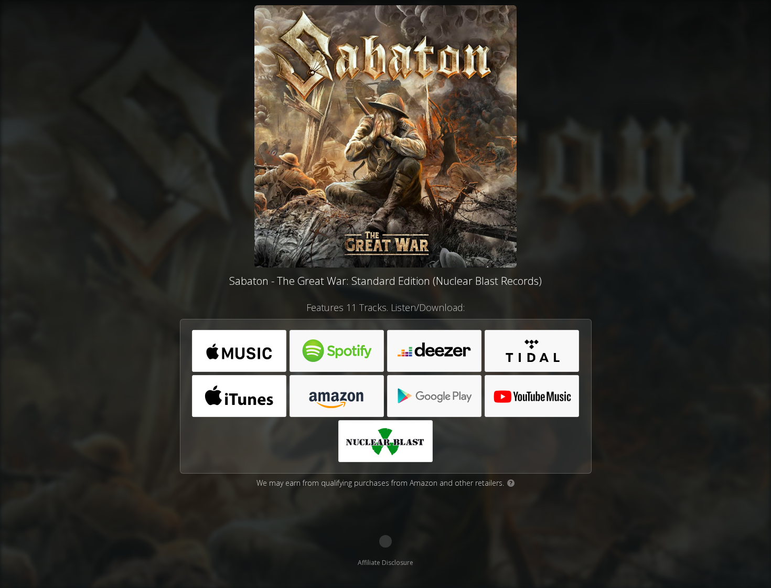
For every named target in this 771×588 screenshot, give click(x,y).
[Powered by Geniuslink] (385, 541)
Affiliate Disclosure (385, 562)
